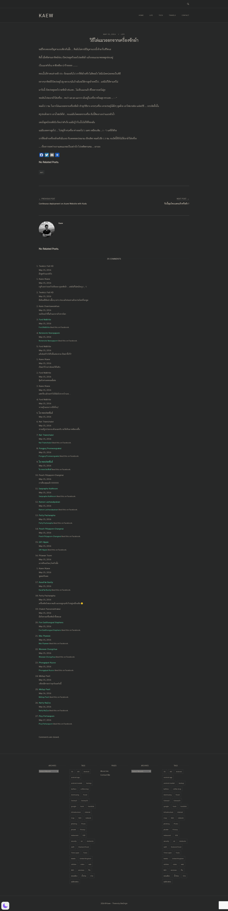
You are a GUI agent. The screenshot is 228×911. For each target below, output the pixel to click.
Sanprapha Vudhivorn (48, 488)
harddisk (91, 806)
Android (86, 771)
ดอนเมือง (74, 876)
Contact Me (105, 775)
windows (81, 870)
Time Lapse (75, 853)
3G (72, 771)
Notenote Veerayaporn (49, 332)
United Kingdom (85, 858)
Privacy (82, 829)
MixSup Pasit (44, 689)
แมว (41, 172)
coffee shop (84, 789)
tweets (73, 858)
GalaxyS (74, 800)
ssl (82, 841)
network (88, 818)
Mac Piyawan (44, 635)
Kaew (46, 15)
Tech (161, 15)
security (74, 841)
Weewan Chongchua (48, 649)
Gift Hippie (44, 542)
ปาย (91, 876)
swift (72, 847)
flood (85, 795)
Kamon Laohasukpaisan (49, 501)
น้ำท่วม (84, 876)
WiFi (72, 870)
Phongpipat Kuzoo (47, 662)
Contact (185, 15)
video (82, 864)
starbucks (90, 841)
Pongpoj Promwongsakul (50, 448)
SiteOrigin (123, 903)
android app (75, 777)
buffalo (73, 789)
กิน (89, 870)
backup (88, 783)
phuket (73, 829)
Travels (172, 15)
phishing (74, 824)
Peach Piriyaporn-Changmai (51, 528)
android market (76, 783)
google (73, 806)
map (72, 818)
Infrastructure (76, 812)
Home (141, 15)
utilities (73, 864)
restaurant (74, 835)
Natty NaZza (45, 702)
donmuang (75, 795)
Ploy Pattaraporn (46, 716)
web (90, 864)
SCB (84, 835)
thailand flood (84, 847)
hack (82, 806)
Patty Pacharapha (47, 515)
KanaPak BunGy (46, 582)
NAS (80, 818)
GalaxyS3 (84, 800)
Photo (83, 824)
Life (151, 15)
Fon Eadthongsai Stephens (51, 622)
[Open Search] (188, 4)
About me (104, 771)
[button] (5, 906)
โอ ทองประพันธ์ (46, 461)
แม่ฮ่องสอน (75, 882)
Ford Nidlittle (45, 319)
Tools (85, 853)
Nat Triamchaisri (46, 434)
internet (87, 812)
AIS (78, 771)
